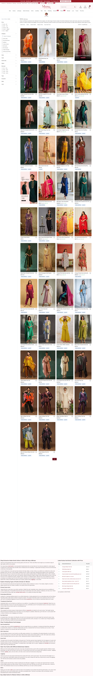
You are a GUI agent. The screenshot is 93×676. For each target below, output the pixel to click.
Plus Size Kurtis (6, 40)
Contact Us (4, 3)
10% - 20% (5, 69)
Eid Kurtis (5, 45)
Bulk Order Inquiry (36, 3)
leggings (33, 579)
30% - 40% (5, 73)
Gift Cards (43, 3)
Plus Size (82, 10)
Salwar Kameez (26, 10)
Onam (28, 24)
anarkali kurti (17, 626)
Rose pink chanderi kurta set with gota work (70, 583)
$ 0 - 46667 (5, 30)
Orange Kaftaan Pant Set (67, 566)
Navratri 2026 (33, 24)
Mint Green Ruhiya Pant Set (67, 586)
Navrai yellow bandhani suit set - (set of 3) (70, 581)
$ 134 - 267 (5, 27)
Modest (68, 10)
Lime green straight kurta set (67, 588)
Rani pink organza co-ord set (67, 576)
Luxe (73, 10)
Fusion (77, 10)
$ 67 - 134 (5, 25)
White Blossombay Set (66, 569)
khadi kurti (46, 603)
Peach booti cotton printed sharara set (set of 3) (71, 578)
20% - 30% (5, 71)
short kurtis (10, 566)
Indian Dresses (6, 49)
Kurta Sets (5, 38)
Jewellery (37, 10)
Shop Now (29, 55)
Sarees (14, 10)
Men (42, 10)
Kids (45, 10)
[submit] (75, 7)
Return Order (24, 3)
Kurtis (32, 10)
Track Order (19, 3)
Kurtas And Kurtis (6, 51)
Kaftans (4, 42)
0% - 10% (5, 68)
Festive (62, 10)
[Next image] (54, 43)
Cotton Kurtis (6, 44)
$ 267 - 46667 (6, 29)
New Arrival (23, 24)
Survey (29, 3)
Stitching (14, 3)
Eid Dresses (5, 47)
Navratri (55, 10)
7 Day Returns (9, 3)
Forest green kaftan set (66, 571)
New (10, 10)
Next (54, 459)
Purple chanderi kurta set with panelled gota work (71, 574)
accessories (29, 599)
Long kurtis (28, 610)
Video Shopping (51, 3)
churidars (47, 643)
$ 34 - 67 (5, 24)
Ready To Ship (40, 24)
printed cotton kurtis (20, 592)
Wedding (50, 10)
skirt (11, 669)
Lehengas (19, 10)
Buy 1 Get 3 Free (47, 24)
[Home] (46, 6)
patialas (6, 651)
